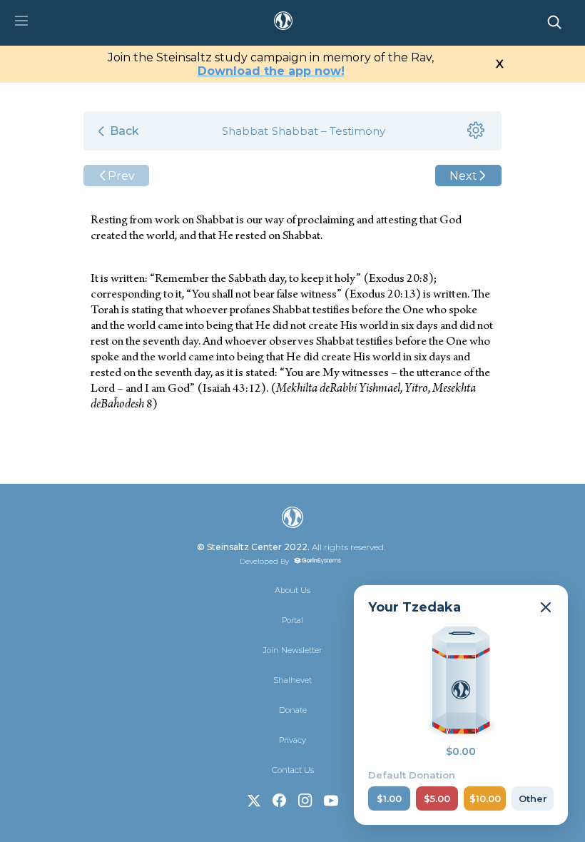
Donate (293, 710)
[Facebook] (280, 800)
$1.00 (389, 798)
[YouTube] (331, 800)
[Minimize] (546, 607)
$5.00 (437, 798)
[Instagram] (305, 800)
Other (533, 798)
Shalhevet (292, 680)
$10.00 (485, 798)
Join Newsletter (292, 650)
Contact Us (293, 770)
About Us (292, 590)
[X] (254, 800)
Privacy (292, 740)
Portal (292, 620)
